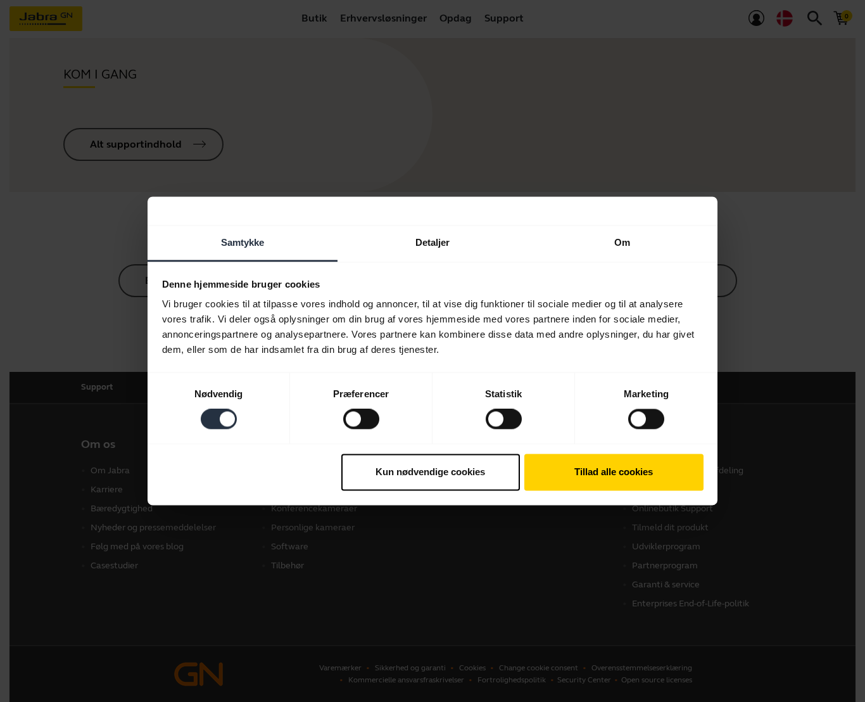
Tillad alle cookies (613, 471)
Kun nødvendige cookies (430, 471)
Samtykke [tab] (243, 242)
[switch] (361, 419)
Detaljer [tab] (432, 242)
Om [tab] (622, 242)
